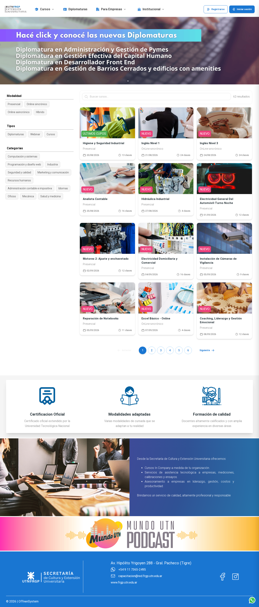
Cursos (51, 134)
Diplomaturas (16, 134)
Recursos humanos (19, 180)
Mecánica (28, 196)
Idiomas (63, 188)
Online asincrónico (19, 112)
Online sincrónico (37, 104)
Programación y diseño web (24, 164)
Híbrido (40, 112)
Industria (52, 164)
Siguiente (204, 350)
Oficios (12, 196)
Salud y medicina (50, 196)
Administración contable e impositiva (30, 188)
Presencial (14, 104)
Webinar (35, 134)
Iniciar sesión (244, 9)
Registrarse (217, 9)
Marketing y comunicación (53, 172)
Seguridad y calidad (19, 172)
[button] (44, 9)
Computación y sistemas (22, 156)
